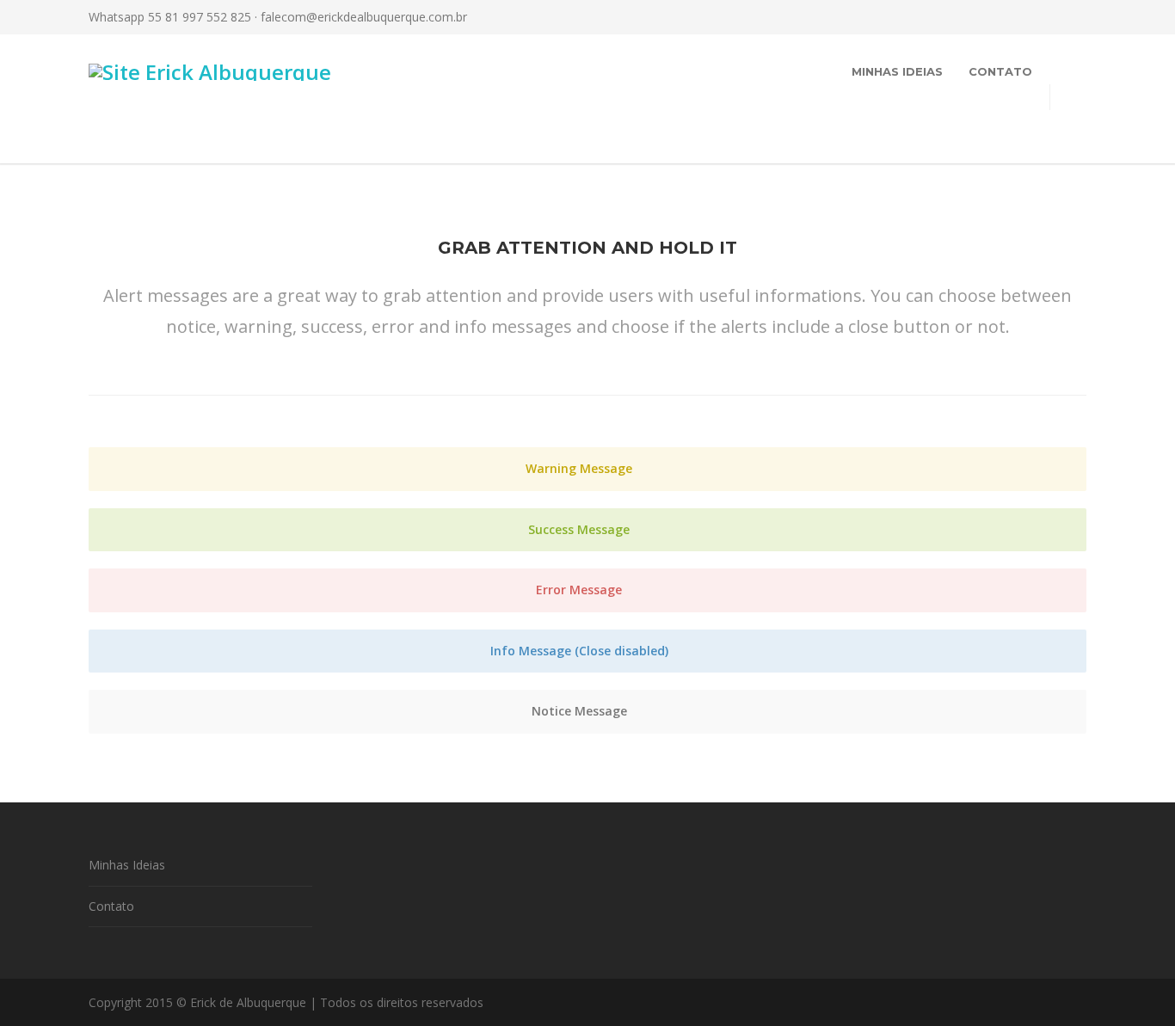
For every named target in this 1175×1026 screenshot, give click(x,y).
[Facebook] (966, 17)
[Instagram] (1000, 17)
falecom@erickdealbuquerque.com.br (364, 17)
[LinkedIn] (1035, 17)
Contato (1000, 71)
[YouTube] (1069, 17)
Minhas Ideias (897, 71)
